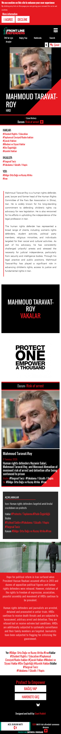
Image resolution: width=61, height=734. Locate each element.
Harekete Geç (30, 697)
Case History (31, 118)
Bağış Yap (23, 37)
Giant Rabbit (40, 713)
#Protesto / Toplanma (21, 514)
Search (52, 37)
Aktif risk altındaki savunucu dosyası (45, 726)
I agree (8, 19)
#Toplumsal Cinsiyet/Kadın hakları (18, 137)
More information (9, 14)
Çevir (56, 45)
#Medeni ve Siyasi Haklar (14, 144)
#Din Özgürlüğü (9, 147)
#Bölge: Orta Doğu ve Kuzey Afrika (17, 175)
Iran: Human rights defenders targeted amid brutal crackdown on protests (28, 505)
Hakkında (38, 37)
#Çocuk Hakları (9, 141)
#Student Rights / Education (15, 134)
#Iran (5, 178)
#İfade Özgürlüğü (41, 514)
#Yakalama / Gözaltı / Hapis (15, 165)
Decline (22, 19)
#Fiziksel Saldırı (13, 522)
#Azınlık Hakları (10, 151)
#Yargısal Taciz (9, 161)
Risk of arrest (32, 122)
